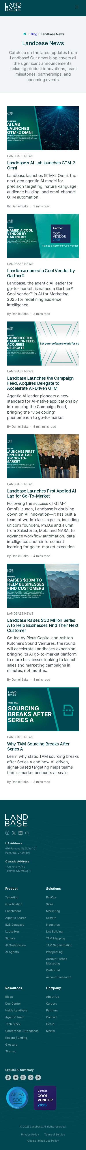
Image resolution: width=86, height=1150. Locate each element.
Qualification (13, 904)
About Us (52, 996)
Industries (53, 924)
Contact (51, 1017)
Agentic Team (14, 1017)
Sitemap (10, 1051)
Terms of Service (54, 1134)
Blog (34, 34)
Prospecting (54, 952)
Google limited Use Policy (43, 1140)
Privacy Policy (30, 1134)
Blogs (9, 996)
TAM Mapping (55, 938)
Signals (10, 938)
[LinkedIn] (20, 833)
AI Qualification (15, 945)
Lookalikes (12, 931)
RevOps (51, 897)
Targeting (11, 897)
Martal (50, 1031)
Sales (49, 904)
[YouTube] (27, 833)
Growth (51, 918)
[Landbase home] (13, 7)
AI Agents (12, 952)
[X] (14, 833)
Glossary (11, 1044)
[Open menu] (77, 7)
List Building (54, 931)
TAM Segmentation (59, 945)
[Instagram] (7, 833)
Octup (50, 1024)
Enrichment (13, 911)
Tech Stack (12, 1024)
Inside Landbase (16, 1010)
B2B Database (14, 924)
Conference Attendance (22, 1031)
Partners (52, 1010)
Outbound (53, 970)
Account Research (58, 977)
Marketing (53, 911)
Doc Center (13, 1003)
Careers (51, 1003)
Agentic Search (15, 918)
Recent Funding (16, 1037)
